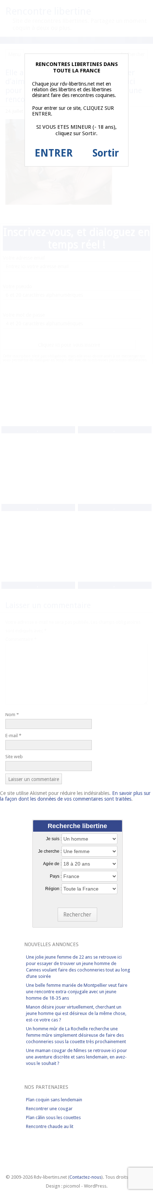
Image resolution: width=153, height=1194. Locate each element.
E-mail (13, 735)
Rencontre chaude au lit (49, 1126)
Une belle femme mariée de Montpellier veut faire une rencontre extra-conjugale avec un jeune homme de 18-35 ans (76, 992)
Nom (12, 714)
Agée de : (52, 863)
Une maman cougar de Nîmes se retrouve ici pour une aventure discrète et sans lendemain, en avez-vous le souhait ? (76, 1057)
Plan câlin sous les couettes (53, 1117)
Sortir (106, 153)
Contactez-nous (85, 1177)
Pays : (56, 876)
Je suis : (54, 838)
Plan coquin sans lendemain (54, 1099)
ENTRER (54, 153)
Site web (14, 756)
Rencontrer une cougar (49, 1108)
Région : (53, 888)
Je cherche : (50, 851)
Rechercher (77, 914)
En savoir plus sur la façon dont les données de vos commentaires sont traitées (75, 796)
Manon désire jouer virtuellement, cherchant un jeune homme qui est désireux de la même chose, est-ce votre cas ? (76, 1013)
